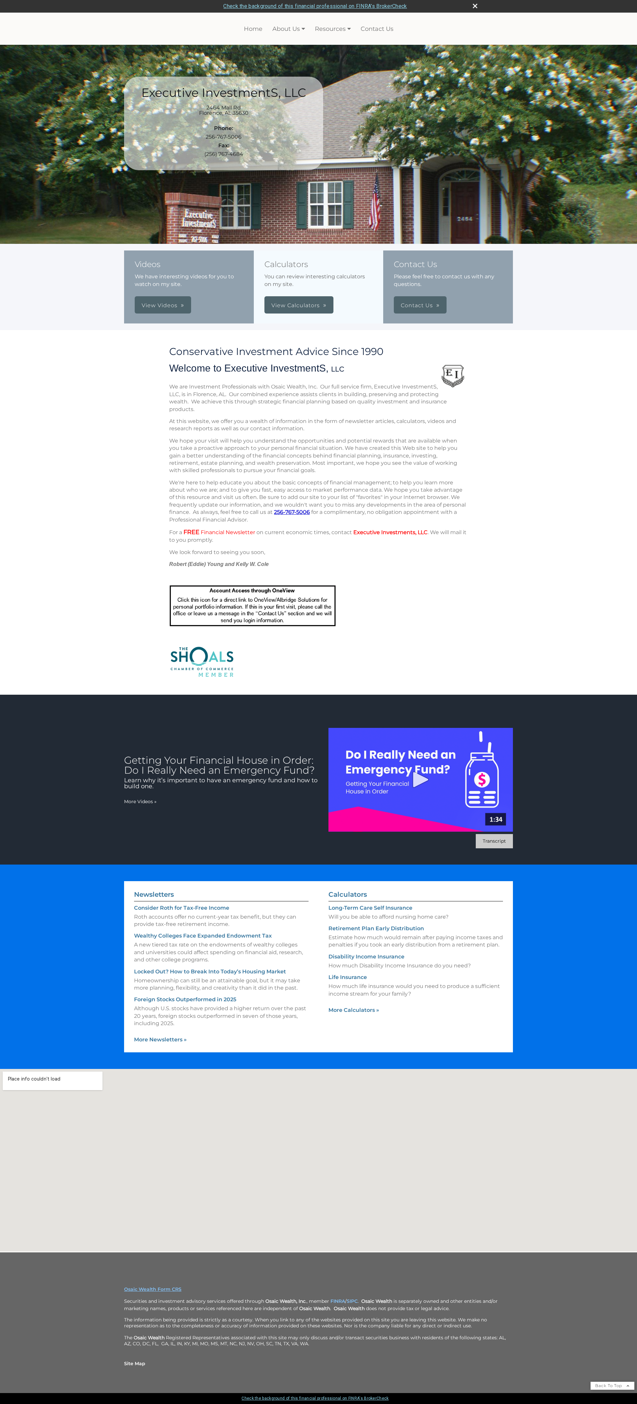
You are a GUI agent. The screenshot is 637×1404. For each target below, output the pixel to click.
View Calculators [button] (295, 305)
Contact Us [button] (417, 305)
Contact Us (377, 29)
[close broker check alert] (475, 6)
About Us (286, 29)
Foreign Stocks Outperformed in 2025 (185, 999)
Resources (330, 29)
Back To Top (609, 1385)
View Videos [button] (159, 305)
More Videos (140, 801)
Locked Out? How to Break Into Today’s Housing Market (210, 971)
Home (253, 29)
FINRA (337, 1301)
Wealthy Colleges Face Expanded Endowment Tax (203, 936)
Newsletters (154, 894)
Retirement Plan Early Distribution (376, 928)
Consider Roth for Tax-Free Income (181, 908)
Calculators (347, 894)
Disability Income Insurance (366, 956)
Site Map (134, 1364)
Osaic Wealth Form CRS (152, 1289)
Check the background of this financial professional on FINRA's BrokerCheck (315, 6)
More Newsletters (160, 1039)
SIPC (352, 1301)
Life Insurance (347, 977)
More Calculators (353, 1010)
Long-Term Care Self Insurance (370, 908)
